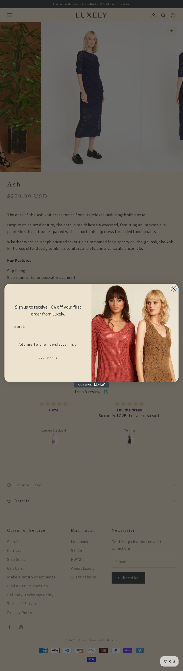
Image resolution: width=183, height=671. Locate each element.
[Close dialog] (173, 288)
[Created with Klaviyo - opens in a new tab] (91, 384)
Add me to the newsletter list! (48, 344)
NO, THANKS (48, 358)
